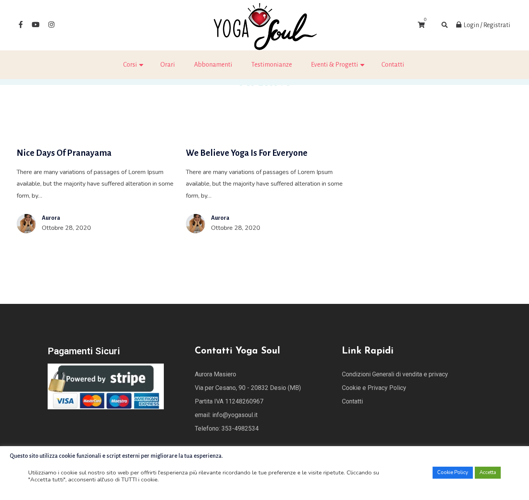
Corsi (130, 64)
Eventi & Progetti (334, 64)
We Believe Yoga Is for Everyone (246, 153)
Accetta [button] (487, 472)
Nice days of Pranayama (64, 153)
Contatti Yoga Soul (237, 351)
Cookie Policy (452, 472)
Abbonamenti (213, 64)
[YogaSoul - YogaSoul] (264, 25)
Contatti (392, 64)
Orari (167, 64)
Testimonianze (271, 64)
